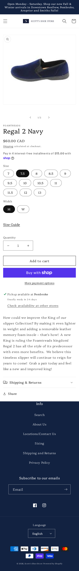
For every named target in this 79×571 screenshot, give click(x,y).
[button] (5, 21)
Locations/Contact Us (39, 434)
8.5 (51, 173)
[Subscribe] (65, 489)
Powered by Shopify (53, 563)
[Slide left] (30, 117)
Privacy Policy (39, 462)
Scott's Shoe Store (34, 563)
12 (25, 192)
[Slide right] (49, 117)
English (37, 533)
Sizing (39, 443)
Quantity (9, 237)
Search (39, 415)
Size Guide (11, 224)
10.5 (40, 183)
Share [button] (12, 393)
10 (25, 183)
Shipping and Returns (39, 453)
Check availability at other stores (32, 305)
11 (56, 183)
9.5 (10, 183)
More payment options (39, 283)
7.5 (22, 173)
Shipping (8, 146)
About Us (40, 424)
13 (40, 192)
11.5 (10, 192)
